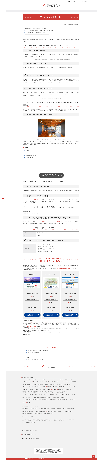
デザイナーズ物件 (52, 419)
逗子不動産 (66, 379)
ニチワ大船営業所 (73, 381)
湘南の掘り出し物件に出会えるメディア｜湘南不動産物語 (79, 1)
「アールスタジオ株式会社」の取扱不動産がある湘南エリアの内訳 (37, 34)
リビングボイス (30, 386)
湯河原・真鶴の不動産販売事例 (48, 413)
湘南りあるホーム (61, 389)
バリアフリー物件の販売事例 (26, 420)
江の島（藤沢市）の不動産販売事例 (43, 408)
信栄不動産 (48, 389)
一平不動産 (73, 394)
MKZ (28, 357)
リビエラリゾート (55, 379)
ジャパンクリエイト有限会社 (26, 399)
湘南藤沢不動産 (59, 384)
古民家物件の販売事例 (35, 419)
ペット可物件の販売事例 (61, 419)
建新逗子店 (29, 402)
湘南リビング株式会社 (56, 397)
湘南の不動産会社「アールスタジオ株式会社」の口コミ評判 (35, 28)
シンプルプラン (24, 381)
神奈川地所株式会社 (53, 399)
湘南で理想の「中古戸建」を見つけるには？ (30, 434)
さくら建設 (43, 379)
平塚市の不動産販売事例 (68, 411)
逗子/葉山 (29, 211)
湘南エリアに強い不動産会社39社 (33, 352)
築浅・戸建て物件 (61, 420)
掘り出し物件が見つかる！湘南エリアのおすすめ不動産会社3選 (50, 175)
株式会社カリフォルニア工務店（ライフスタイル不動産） (56, 386)
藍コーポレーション (40, 381)
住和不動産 (71, 379)
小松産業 (30, 381)
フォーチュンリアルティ (64, 381)
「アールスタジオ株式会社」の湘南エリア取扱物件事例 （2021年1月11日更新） (39, 30)
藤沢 (26, 211)
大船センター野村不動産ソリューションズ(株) (36, 359)
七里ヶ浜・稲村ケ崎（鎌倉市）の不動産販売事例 (54, 411)
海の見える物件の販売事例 (26, 419)
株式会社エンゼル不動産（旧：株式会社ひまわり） (40, 399)
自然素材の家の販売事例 (44, 419)
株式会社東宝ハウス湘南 (25, 391)
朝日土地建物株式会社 (34, 391)
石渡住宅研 (23, 402)
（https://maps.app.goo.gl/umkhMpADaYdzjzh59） (54, 98)
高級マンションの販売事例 (53, 420)
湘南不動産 (29, 354)
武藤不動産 (35, 379)
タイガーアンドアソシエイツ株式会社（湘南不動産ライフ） (42, 397)
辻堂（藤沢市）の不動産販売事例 (69, 408)
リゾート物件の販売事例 (70, 419)
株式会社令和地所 (52, 384)
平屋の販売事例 (44, 420)
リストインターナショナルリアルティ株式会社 (29, 392)
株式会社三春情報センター (68, 384)
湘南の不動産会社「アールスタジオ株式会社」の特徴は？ (35, 32)
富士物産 (61, 379)
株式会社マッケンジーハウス (43, 394)
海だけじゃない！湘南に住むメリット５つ (28, 422)
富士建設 (74, 386)
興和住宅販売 (53, 381)
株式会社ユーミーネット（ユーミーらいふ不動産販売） (66, 399)
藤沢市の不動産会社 (34, 408)
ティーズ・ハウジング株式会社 (64, 394)
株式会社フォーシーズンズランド (43, 392)
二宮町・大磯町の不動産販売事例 (27, 413)
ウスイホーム (31, 389)
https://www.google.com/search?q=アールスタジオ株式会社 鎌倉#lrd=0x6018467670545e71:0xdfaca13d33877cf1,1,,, (53, 59)
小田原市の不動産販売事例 (38, 413)
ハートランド (69, 386)
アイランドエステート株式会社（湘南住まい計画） (29, 394)
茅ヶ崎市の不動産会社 (25, 408)
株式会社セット (63, 397)
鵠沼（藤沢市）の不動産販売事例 (56, 408)
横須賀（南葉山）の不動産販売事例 (40, 411)
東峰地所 (36, 389)
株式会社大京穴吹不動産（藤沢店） (40, 386)
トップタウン (49, 379)
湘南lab (34, 381)
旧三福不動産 (24, 386)
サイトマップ (73, 458)
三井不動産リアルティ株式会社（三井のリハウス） (47, 391)
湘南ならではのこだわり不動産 (27, 416)
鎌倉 (24, 211)
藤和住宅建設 (47, 381)
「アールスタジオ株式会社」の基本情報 (32, 35)
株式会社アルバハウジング (54, 394)
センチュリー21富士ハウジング (62, 391)
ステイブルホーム (42, 389)
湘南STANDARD (24, 389)
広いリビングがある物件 (36, 420)
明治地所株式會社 (68, 389)
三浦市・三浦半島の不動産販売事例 (27, 411)
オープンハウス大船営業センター (27, 384)
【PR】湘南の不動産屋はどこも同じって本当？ (30, 438)
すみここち (23, 379)
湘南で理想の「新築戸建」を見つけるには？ (30, 430)
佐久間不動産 (29, 379)
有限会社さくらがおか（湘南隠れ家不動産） (56, 392)
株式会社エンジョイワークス (26, 397)
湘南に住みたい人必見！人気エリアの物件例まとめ (31, 406)
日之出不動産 (54, 389)
